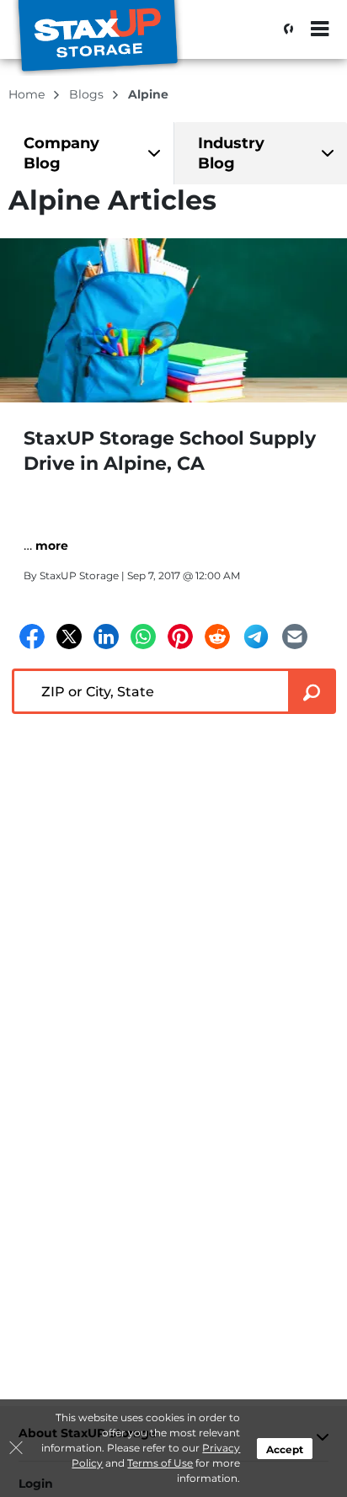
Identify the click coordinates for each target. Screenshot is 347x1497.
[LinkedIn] (106, 636)
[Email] (294, 636)
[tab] (87, 153)
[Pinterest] (180, 636)
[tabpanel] (87, 153)
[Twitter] (69, 636)
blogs (88, 94)
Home (28, 94)
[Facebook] (32, 636)
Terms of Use (160, 1463)
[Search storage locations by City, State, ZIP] (283, 29)
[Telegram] (256, 636)
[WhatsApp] (143, 636)
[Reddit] (217, 636)
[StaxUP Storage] (98, 38)
